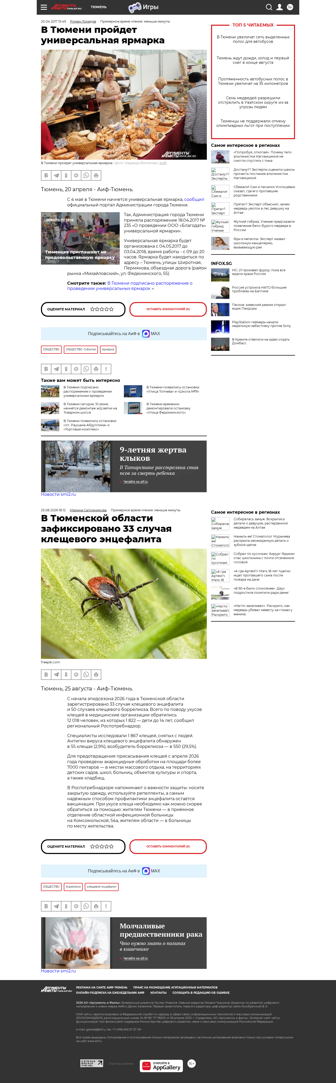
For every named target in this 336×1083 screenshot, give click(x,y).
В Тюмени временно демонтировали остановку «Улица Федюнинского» (168, 408)
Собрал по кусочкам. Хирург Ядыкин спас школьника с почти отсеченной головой (264, 558)
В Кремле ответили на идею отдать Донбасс (261, 341)
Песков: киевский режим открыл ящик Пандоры (259, 306)
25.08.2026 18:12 (53, 510)
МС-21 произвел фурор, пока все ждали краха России (258, 272)
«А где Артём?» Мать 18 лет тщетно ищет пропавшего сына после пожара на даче (262, 575)
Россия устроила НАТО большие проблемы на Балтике (259, 289)
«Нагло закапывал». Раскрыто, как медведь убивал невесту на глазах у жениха (263, 610)
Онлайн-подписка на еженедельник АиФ (110, 993)
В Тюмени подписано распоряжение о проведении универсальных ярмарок (129, 286)
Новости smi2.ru (58, 494)
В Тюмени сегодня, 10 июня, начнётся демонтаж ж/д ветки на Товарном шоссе (90, 408)
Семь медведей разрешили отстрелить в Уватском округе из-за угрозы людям (253, 102)
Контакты (158, 993)
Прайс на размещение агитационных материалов (175, 987)
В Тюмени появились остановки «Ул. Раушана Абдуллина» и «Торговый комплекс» (90, 425)
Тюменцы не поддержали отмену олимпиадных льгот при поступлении (253, 123)
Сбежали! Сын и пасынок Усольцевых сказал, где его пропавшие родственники (264, 191)
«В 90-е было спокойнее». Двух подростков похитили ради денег (261, 590)
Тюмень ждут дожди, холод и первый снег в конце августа (253, 60)
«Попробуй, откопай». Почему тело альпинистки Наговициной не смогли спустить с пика (263, 156)
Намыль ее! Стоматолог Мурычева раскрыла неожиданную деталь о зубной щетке (262, 540)
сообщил (194, 199)
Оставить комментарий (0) (168, 309)
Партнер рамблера (121, 1063)
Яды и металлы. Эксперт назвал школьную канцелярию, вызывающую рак (259, 243)
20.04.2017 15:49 (53, 21)
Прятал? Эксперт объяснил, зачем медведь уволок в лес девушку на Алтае (262, 208)
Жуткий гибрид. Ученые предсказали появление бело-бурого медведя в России (264, 226)
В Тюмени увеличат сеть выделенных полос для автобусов (253, 39)
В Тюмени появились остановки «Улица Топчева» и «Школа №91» (172, 389)
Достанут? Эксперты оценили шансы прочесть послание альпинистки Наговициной (264, 174)
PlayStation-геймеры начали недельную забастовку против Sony (261, 324)
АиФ (163, 163)
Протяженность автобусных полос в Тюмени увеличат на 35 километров (253, 81)
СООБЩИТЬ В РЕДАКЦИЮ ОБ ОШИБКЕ (201, 993)
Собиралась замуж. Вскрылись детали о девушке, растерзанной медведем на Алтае (261, 523)
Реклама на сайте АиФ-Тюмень (101, 987)
